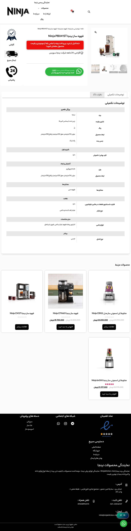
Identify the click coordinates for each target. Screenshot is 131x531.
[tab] (115, 95)
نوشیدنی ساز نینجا (74, 29)
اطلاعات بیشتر (109, 327)
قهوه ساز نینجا (62, 29)
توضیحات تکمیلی (115, 95)
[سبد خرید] (72, 12)
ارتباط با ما (47, 14)
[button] (55, 45)
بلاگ (42, 19)
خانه (82, 29)
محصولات (44, 8)
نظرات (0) (97, 95)
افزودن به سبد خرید (65, 327)
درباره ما (36, 14)
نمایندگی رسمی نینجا (42, 2)
